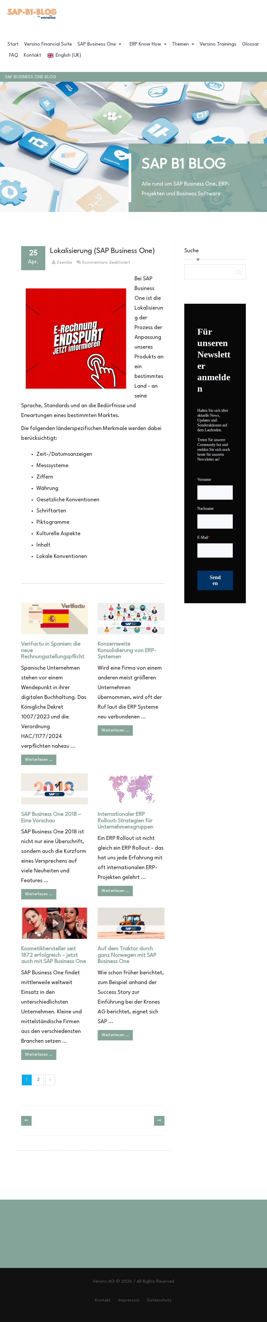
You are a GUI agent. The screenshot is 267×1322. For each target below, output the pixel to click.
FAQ (13, 55)
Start (13, 44)
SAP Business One (97, 44)
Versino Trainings (218, 44)
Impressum (129, 1300)
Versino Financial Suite (48, 44)
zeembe (64, 262)
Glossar (250, 44)
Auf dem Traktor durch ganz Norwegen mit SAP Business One (127, 955)
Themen (181, 44)
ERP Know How (145, 44)
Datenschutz (159, 1300)
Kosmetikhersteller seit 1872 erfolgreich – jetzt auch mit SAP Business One (53, 955)
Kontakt (32, 55)
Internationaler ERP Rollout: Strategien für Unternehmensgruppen (125, 821)
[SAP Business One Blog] (32, 14)
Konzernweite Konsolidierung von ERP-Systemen (127, 650)
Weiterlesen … (38, 760)
